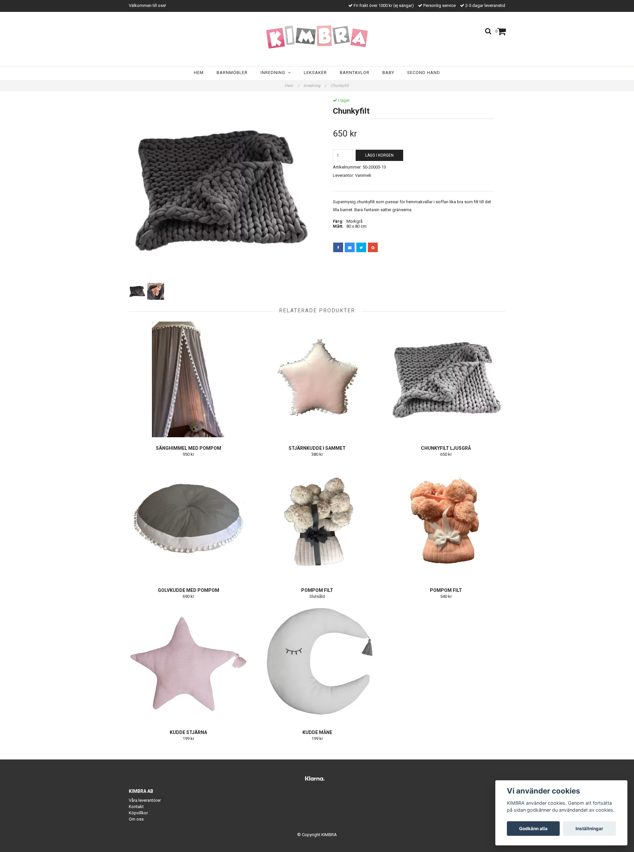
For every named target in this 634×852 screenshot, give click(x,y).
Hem (199, 72)
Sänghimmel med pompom (188, 448)
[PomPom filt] (317, 521)
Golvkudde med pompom (188, 590)
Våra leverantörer (145, 800)
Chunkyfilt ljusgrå (446, 448)
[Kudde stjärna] (188, 663)
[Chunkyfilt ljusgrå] (446, 379)
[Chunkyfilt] (220, 189)
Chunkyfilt (340, 85)
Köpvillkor (138, 812)
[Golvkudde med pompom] (188, 521)
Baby (388, 72)
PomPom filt (317, 590)
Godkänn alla (533, 828)
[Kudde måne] (317, 663)
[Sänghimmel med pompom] (188, 379)
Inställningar (589, 828)
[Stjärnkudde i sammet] (317, 379)
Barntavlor (355, 72)
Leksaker (315, 72)
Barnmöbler (232, 72)
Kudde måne (317, 732)
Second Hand (423, 72)
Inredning (274, 72)
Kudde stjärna (188, 732)
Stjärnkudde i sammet (317, 448)
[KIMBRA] (317, 37)
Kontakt (136, 806)
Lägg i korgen (379, 155)
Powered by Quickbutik (317, 840)
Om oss (136, 819)
